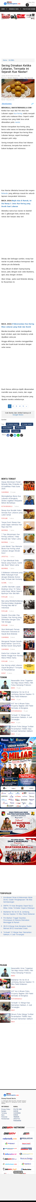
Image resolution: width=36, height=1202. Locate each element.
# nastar (5, 431)
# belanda (16, 431)
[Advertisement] (18, 38)
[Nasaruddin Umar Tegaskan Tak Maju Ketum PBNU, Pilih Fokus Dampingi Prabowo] (5, 684)
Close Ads (17, 1172)
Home (5, 60)
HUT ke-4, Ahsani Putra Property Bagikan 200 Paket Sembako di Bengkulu (22, 705)
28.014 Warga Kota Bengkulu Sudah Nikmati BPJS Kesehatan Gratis (16, 927)
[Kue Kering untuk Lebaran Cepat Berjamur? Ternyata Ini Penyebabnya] (29, 669)
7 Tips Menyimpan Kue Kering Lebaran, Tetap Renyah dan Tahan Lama (11, 536)
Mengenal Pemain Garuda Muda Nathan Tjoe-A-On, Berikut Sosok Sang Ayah (11, 643)
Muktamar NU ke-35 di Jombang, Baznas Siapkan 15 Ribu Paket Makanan (22, 694)
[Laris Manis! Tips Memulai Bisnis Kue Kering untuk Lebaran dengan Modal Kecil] (29, 550)
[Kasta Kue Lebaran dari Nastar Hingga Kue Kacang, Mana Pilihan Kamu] (29, 657)
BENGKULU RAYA (14, 9)
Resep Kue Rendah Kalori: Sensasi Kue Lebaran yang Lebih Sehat (11, 512)
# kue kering (20, 428)
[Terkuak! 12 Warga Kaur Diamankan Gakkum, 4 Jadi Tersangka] (5, 719)
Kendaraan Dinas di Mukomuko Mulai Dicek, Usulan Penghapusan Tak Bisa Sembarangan (16, 899)
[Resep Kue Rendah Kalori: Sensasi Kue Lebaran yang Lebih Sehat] (29, 514)
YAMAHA (16, 1117)
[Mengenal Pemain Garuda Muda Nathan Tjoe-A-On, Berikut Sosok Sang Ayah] (29, 645)
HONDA (15, 1115)
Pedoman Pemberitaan (5, 1118)
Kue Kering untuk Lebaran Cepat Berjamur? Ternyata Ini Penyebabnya (11, 667)
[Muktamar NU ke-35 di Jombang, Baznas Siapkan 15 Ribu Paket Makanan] (5, 696)
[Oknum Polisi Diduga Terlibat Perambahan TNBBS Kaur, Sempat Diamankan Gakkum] (5, 730)
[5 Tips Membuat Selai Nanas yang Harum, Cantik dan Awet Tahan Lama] (29, 564)
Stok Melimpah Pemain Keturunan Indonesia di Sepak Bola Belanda (10, 631)
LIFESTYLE (16, 1119)
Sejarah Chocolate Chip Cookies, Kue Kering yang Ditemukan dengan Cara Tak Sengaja (11, 618)
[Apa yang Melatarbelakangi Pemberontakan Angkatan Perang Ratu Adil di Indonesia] (29, 604)
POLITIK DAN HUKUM (29, 9)
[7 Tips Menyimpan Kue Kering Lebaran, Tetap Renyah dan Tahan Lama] (29, 538)
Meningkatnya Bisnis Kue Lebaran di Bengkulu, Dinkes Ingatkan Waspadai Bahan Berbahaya (11, 499)
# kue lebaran (7, 428)
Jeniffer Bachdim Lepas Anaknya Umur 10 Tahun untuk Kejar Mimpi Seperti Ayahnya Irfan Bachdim (11, 590)
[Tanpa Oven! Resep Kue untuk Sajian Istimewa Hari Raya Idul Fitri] (29, 526)
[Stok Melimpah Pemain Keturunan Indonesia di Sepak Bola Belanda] (29, 633)
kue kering (18, 113)
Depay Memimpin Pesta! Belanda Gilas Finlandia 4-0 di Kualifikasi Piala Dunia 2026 (11, 485)
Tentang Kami (4, 1114)
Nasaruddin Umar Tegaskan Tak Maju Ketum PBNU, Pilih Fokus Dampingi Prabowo (22, 682)
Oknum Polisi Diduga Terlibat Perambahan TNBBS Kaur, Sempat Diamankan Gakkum (22, 728)
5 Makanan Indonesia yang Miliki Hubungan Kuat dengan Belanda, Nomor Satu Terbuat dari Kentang (11, 576)
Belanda (4, 193)
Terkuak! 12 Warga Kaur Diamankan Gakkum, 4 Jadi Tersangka (21, 717)
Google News (18, 415)
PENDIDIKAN (17, 1121)
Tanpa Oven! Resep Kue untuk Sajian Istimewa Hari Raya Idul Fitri (11, 524)
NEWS (3, 9)
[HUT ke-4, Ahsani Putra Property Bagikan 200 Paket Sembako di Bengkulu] (5, 707)
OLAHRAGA (17, 1113)
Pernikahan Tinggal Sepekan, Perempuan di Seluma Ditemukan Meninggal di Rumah (15, 920)
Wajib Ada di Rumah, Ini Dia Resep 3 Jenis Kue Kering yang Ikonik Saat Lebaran (16, 203)
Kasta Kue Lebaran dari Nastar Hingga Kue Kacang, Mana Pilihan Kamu (12, 655)
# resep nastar (27, 424)
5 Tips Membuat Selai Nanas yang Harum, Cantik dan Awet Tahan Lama (11, 562)
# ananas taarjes (12, 424)
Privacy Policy (5, 1109)
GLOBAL (11, 60)
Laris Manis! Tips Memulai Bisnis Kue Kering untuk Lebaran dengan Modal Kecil (11, 549)
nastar (17, 122)
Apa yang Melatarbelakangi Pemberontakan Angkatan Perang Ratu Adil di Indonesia (12, 604)
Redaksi (3, 1111)
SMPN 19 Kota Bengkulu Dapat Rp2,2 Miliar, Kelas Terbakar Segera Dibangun (18, 907)
